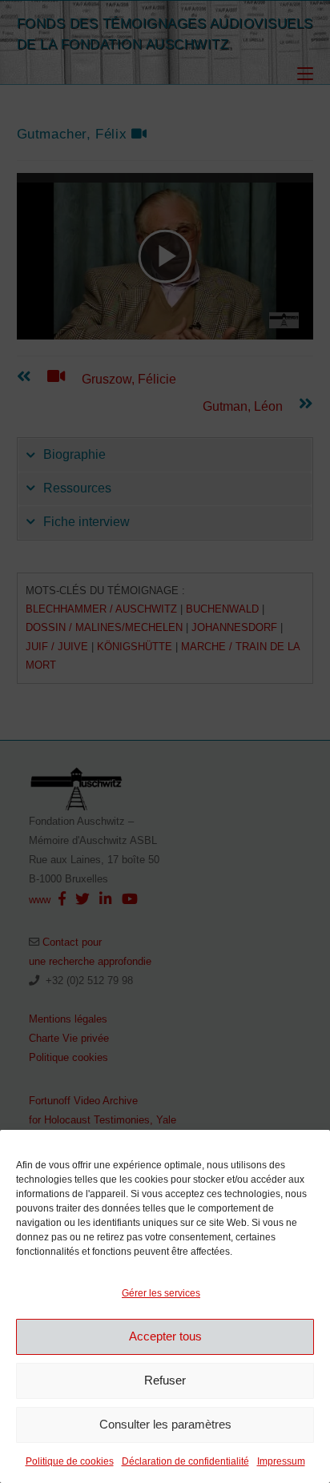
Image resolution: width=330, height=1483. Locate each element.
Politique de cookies (70, 1461)
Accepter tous (165, 1336)
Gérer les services (161, 1293)
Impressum (281, 1461)
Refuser (165, 1380)
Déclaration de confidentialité (185, 1461)
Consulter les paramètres (165, 1424)
